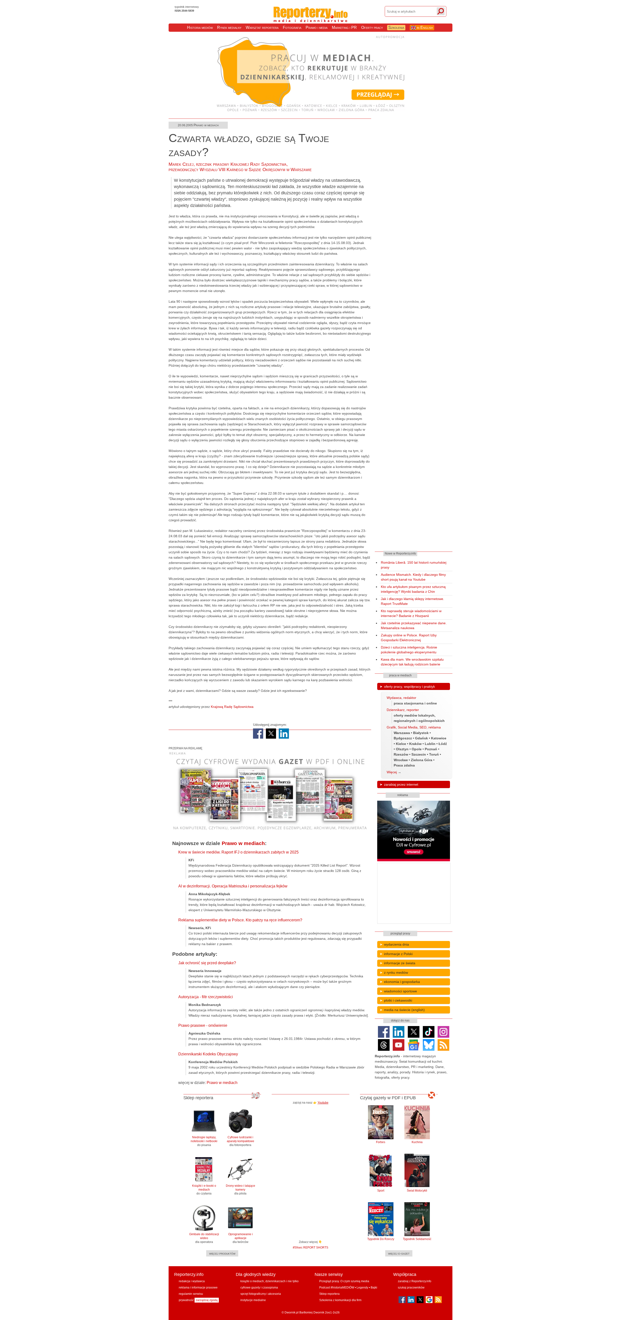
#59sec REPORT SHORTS (310, 1247)
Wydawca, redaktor (401, 698)
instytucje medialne (253, 1300)
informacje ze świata (399, 963)
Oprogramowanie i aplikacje (240, 1238)
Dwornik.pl (292, 1312)
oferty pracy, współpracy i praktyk (409, 686)
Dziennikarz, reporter (403, 710)
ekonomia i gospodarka (402, 982)
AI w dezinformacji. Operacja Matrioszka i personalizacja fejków (232, 886)
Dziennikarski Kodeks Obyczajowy (208, 1054)
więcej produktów (222, 1253)
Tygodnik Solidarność (417, 1239)
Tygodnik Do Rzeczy (380, 1239)
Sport (380, 1190)
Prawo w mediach (206, 125)
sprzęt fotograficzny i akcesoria (260, 1294)
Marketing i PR (344, 27)
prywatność (186, 1300)
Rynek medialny (229, 27)
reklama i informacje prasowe (198, 1287)
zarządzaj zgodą (207, 1300)
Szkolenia (396, 27)
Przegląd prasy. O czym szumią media (344, 1281)
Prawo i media (316, 27)
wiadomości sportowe (400, 991)
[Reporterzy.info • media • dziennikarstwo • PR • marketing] (310, 17)
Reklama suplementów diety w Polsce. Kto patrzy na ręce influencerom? (240, 920)
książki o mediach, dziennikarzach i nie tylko (269, 1281)
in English (424, 27)
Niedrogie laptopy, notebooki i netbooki (204, 1141)
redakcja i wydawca (192, 1281)
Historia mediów (200, 27)
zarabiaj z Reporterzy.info (414, 1281)
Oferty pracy (372, 27)
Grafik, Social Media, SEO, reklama (414, 727)
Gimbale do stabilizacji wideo (204, 1238)
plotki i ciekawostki (398, 1000)
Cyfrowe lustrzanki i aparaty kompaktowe (240, 1141)
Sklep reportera (329, 1294)
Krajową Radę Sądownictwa (232, 707)
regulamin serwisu (191, 1294)
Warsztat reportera (262, 27)
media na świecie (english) (404, 1010)
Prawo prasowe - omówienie (202, 1025)
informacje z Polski (398, 954)
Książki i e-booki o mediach (204, 1189)
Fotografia (292, 27)
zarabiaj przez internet (401, 784)
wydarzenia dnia (396, 944)
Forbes (380, 1142)
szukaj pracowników (411, 1287)
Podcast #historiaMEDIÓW (336, 1287)
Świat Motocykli (417, 1190)
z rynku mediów (396, 972)
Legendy (362, 1287)
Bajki (374, 1287)
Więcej (392, 772)
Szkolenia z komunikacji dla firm (340, 1300)
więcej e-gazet (398, 1253)
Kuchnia (417, 1142)
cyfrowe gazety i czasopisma (259, 1287)
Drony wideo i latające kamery (240, 1189)
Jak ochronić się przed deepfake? (207, 963)
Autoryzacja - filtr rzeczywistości (205, 997)
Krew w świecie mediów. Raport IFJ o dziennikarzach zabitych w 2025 (238, 852)
